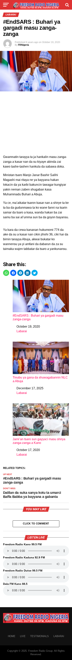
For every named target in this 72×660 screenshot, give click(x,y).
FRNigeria (23, 45)
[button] (6, 273)
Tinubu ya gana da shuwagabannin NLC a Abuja (40, 379)
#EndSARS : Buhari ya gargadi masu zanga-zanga (38, 317)
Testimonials (39, 636)
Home (11, 636)
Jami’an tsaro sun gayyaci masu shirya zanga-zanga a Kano (39, 440)
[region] (36, 124)
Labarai (22, 331)
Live (23, 636)
